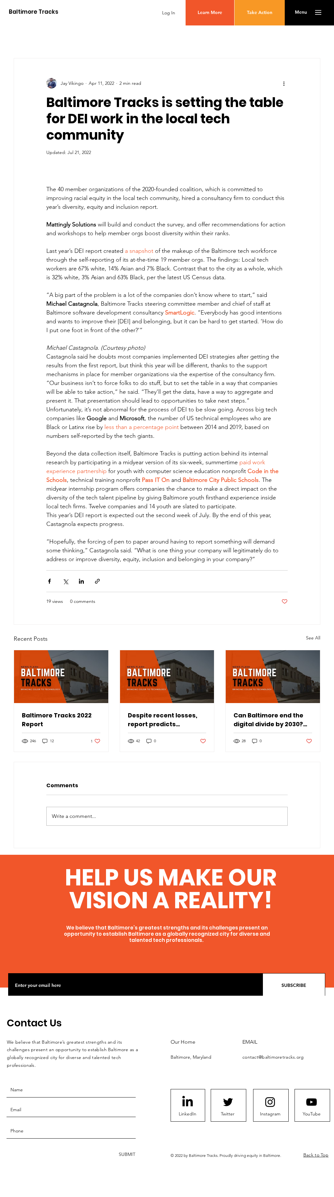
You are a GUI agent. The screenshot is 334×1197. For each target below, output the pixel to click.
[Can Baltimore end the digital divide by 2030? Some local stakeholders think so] (273, 676)
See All (313, 638)
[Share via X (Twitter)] (65, 581)
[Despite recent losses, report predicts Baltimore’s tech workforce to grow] (167, 676)
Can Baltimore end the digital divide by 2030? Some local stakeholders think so (272, 720)
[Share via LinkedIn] (81, 581)
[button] (300, 12)
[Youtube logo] (311, 1102)
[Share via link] (97, 581)
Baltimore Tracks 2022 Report (57, 719)
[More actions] (284, 83)
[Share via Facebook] (49, 581)
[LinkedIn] (187, 1102)
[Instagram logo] (270, 1102)
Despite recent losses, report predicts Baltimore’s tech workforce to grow (162, 720)
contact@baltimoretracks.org (273, 1057)
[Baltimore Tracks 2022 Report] (61, 676)
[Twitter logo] (228, 1102)
